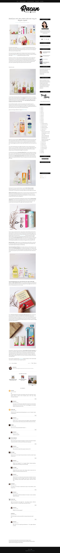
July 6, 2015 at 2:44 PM (15, 468)
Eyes (43, 81)
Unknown (12, 390)
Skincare (41, 86)
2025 (41, 108)
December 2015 (44, 123)
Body (41, 81)
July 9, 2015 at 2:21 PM (15, 475)
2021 (41, 113)
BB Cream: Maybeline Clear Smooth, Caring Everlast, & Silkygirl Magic (46, 63)
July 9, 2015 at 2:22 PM (15, 493)
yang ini (23, 235)
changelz (12, 424)
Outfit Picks (42, 72)
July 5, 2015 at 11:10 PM (13, 439)
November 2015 (44, 124)
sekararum (14, 401)
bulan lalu (15, 55)
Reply (35, 415)
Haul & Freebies (14, 363)
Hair (46, 83)
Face (45, 81)
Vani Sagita (12, 452)
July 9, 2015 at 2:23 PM (15, 508)
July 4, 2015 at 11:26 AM (13, 410)
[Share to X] (32, 363)
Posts (42, 175)
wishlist (21, 235)
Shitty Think (47, 72)
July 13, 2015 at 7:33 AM (13, 514)
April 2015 (43, 144)
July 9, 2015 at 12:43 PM (13, 500)
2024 (41, 109)
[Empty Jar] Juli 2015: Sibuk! (46, 131)
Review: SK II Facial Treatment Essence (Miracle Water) (46, 55)
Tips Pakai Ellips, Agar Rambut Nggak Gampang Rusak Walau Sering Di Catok (46, 52)
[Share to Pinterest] (34, 363)
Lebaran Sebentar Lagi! (45, 135)
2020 (41, 115)
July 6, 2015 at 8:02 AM (13, 453)
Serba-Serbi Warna (45, 59)
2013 (41, 151)
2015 (41, 122)
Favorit (48, 81)
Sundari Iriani (13, 499)
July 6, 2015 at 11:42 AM (15, 461)
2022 (41, 112)
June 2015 (43, 141)
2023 (41, 111)
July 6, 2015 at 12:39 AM (15, 447)
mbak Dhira (21, 358)
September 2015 (44, 127)
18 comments (27, 22)
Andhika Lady (13, 409)
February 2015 (44, 147)
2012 (41, 152)
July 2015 (43, 130)
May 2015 (43, 143)
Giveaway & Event (42, 83)
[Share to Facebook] (31, 363)
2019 (41, 116)
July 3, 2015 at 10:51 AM (15, 402)
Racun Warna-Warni (32, 550)
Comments (42, 177)
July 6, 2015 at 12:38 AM (15, 433)
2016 (41, 120)
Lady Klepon (13, 483)
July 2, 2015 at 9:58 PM (13, 391)
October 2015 (44, 126)
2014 (41, 150)
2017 (41, 119)
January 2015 (44, 148)
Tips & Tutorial (46, 86)
